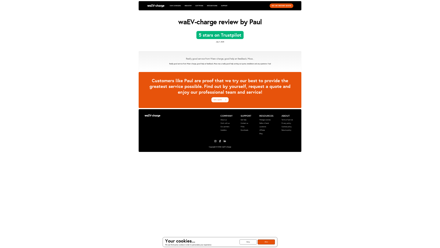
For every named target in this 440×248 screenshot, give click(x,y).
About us (223, 120)
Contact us (244, 123)
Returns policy (286, 130)
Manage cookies (265, 120)
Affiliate (262, 130)
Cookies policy (287, 127)
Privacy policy (286, 123)
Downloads (244, 130)
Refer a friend (264, 123)
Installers (223, 130)
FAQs (242, 127)
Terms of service (287, 120)
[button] (175, 5)
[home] (156, 6)
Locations (262, 127)
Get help (243, 120)
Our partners (224, 127)
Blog (261, 134)
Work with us (225, 123)
